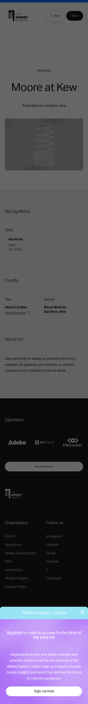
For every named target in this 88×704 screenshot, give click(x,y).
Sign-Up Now (44, 691)
